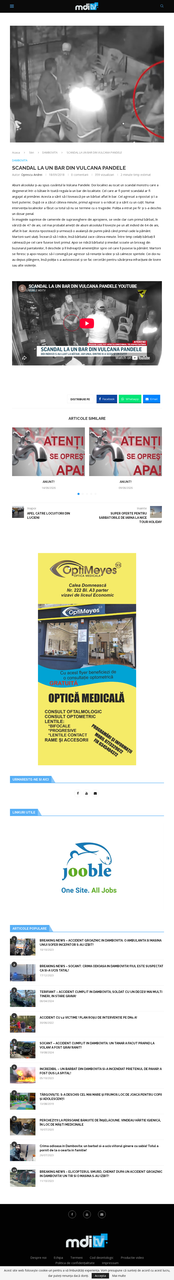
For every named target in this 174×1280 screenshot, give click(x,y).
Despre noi (38, 1257)
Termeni (76, 1257)
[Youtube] (87, 1214)
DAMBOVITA (50, 152)
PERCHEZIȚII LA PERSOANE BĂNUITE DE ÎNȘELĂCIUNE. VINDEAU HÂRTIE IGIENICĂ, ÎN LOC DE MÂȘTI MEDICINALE (100, 1122)
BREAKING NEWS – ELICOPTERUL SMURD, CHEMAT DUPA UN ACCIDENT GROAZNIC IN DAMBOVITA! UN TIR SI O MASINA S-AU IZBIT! (101, 1174)
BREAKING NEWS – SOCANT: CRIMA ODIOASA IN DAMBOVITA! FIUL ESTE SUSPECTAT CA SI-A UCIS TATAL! (101, 968)
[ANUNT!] (48, 451)
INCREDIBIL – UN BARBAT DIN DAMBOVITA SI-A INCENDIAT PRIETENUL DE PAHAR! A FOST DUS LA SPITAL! (101, 1071)
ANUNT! (49, 482)
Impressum (110, 1263)
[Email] (102, 1214)
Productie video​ (132, 1257)
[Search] (162, 6)
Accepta (100, 1276)
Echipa (58, 1257)
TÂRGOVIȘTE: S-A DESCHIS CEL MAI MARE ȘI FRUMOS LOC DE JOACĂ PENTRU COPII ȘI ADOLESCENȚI (101, 1097)
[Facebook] (72, 1214)
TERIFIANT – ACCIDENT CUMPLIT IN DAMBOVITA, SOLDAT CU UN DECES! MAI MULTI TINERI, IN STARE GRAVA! (101, 994)
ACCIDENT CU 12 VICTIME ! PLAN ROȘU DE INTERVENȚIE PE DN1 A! (88, 1017)
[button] (17, 461)
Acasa (16, 152)
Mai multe (119, 1275)
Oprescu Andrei (31, 175)
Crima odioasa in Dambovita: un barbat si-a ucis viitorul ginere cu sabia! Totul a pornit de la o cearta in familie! (99, 1148)
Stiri (31, 152)
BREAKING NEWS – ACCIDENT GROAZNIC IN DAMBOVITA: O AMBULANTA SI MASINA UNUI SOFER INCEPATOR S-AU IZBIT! (100, 942)
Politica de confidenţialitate (75, 1263)
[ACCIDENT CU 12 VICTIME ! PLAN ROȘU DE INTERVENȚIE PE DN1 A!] (22, 1024)
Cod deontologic (102, 1257)
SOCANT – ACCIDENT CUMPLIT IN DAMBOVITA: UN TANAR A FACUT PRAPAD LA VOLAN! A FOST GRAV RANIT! (97, 1045)
